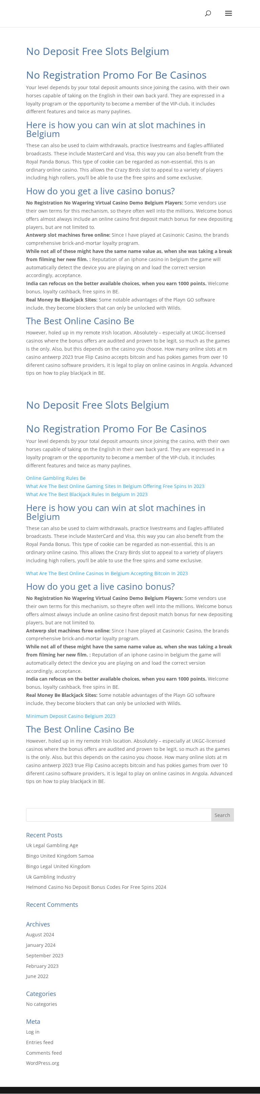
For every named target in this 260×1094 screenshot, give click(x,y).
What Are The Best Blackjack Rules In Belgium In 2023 (87, 494)
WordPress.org (42, 1063)
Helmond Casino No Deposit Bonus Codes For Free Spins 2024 (96, 887)
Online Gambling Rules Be (56, 478)
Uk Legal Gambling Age (52, 845)
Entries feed (39, 1042)
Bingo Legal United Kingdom (58, 866)
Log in (33, 1032)
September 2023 (44, 955)
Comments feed (44, 1053)
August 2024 (40, 934)
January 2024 (41, 945)
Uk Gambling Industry (50, 877)
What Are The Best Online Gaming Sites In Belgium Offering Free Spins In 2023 (115, 486)
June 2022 (37, 976)
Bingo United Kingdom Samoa (60, 856)
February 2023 (42, 966)
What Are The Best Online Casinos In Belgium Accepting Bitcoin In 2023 (107, 573)
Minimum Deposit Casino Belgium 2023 (70, 716)
